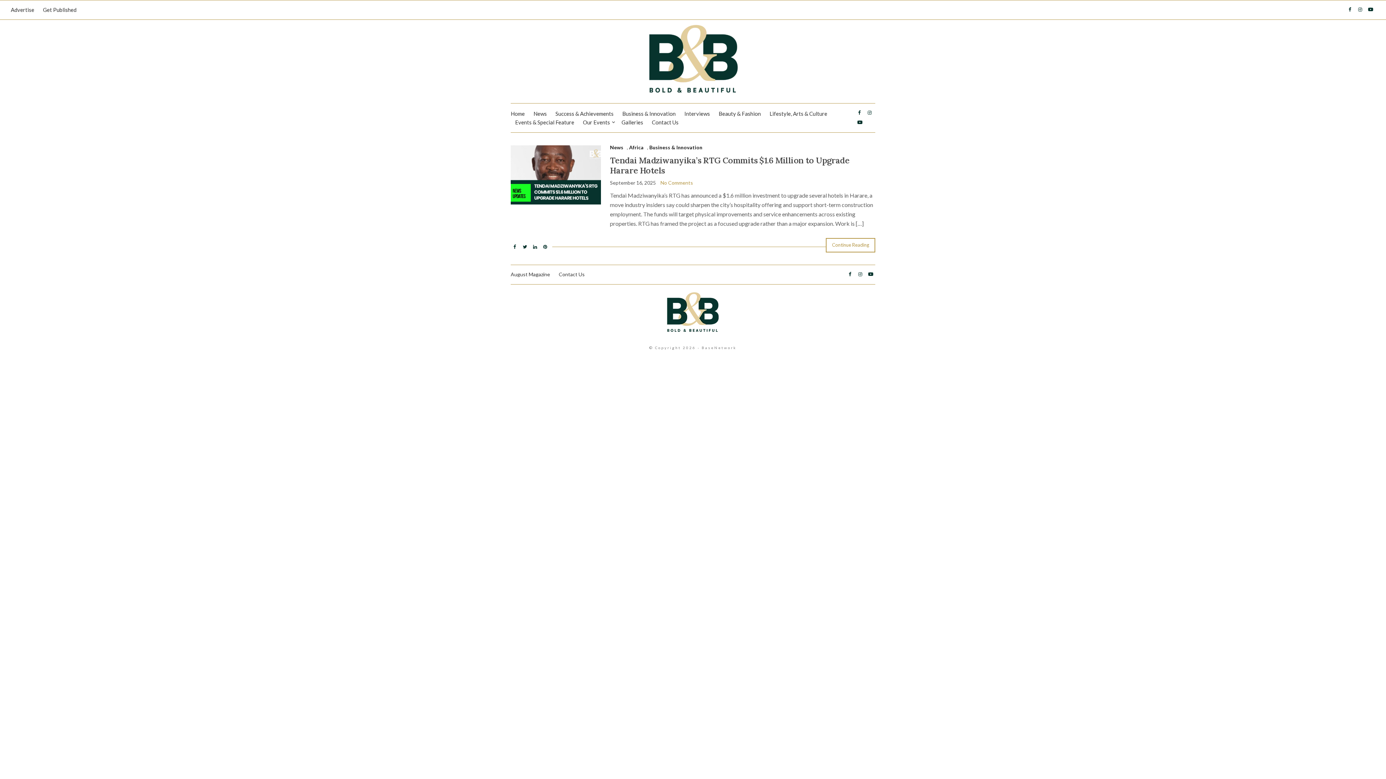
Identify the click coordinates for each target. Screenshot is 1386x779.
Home (518, 113)
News (540, 113)
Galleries (632, 122)
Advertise (22, 9)
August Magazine (530, 274)
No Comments (677, 183)
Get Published (60, 9)
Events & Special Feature (544, 122)
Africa (636, 147)
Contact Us (665, 122)
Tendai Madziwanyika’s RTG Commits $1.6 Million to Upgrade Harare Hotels (729, 165)
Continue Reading (850, 245)
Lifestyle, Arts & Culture (798, 113)
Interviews (697, 113)
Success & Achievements (584, 113)
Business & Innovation (649, 113)
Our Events (596, 122)
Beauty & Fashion (740, 113)
